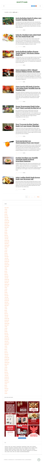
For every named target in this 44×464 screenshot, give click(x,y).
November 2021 (7, 300)
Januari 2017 (6, 390)
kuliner (10, 450)
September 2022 (7, 284)
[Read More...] (17, 30)
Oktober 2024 (6, 243)
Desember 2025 (7, 220)
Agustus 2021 (7, 305)
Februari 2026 (6, 217)
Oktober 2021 (6, 302)
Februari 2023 (6, 276)
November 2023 (7, 261)
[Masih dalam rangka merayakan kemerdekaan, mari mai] (10, 431)
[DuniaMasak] (22, 2)
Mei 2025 (6, 232)
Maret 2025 (6, 235)
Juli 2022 (6, 287)
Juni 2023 (6, 269)
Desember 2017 (7, 377)
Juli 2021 (6, 307)
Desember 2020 (7, 318)
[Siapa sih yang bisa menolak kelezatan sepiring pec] (33, 419)
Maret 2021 (6, 313)
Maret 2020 (6, 333)
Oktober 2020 (6, 321)
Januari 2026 (6, 219)
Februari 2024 (6, 256)
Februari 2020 (6, 334)
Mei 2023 (6, 271)
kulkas (12, 450)
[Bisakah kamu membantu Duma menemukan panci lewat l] (10, 407)
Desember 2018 (7, 357)
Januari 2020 (6, 336)
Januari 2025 (6, 238)
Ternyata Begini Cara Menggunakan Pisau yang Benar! (27, 142)
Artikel (24, 46)
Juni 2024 (6, 250)
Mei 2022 (6, 290)
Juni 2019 (6, 347)
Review (24, 81)
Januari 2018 (6, 375)
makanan (18, 450)
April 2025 (6, 233)
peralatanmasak (29, 450)
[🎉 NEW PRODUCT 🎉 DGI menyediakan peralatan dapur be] (22, 431)
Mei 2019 (6, 349)
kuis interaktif (6, 450)
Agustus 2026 (7, 207)
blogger (28, 446)
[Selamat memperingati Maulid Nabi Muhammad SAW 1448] (22, 407)
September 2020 (7, 323)
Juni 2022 (6, 289)
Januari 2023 (6, 277)
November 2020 (7, 320)
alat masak (6, 446)
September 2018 (7, 362)
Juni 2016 (6, 393)
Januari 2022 (6, 297)
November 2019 (7, 339)
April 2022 (6, 292)
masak (21, 450)
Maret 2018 (6, 372)
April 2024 (6, 253)
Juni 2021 (6, 308)
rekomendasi (35, 450)
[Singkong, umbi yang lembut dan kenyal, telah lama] (33, 407)
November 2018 (7, 359)
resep (5, 451)
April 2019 (6, 351)
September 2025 (7, 225)
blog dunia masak (24, 446)
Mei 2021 (6, 310)
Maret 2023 (6, 274)
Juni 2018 (6, 367)
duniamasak (34, 446)
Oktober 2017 (6, 380)
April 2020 (6, 331)
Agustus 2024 (7, 246)
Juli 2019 (6, 346)
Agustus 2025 (7, 227)
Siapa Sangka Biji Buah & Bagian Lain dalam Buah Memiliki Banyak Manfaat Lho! (28, 88)
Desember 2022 (7, 279)
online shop (24, 450)
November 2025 (7, 222)
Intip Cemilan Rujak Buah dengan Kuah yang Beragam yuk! (28, 178)
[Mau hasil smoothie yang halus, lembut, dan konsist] (22, 419)
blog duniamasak (19, 446)
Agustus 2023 (7, 266)
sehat (13, 451)
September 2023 (7, 264)
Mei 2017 (6, 385)
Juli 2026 (6, 209)
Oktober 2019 (6, 341)
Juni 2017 (6, 383)
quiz (32, 450)
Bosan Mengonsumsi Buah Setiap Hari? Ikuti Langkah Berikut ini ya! (28, 107)
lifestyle (15, 450)
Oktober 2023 (6, 263)
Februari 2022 (6, 295)
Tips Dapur (18, 451)
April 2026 (6, 214)
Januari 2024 (6, 258)
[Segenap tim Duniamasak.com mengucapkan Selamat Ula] (33, 431)
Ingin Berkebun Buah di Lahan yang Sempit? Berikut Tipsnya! (28, 19)
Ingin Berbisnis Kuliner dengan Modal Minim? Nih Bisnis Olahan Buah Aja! (27, 53)
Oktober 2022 (6, 282)
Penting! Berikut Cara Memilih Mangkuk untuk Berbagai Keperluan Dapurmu (27, 159)
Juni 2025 (6, 230)
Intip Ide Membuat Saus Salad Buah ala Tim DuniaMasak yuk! (28, 35)
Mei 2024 (6, 251)
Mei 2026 (6, 212)
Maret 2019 (6, 352)
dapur (31, 446)
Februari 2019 (6, 354)
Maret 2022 (6, 294)
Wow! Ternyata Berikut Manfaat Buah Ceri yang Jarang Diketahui (27, 125)
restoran (8, 451)
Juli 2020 (6, 326)
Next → (38, 196)
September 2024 (7, 245)
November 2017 (7, 378)
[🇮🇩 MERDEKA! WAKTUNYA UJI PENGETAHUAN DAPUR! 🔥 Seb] (10, 419)
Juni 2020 (6, 328)
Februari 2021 (6, 315)
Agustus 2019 (7, 344)
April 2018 (6, 370)
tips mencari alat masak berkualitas (24, 451)
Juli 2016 (6, 391)
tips (15, 451)
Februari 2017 (6, 388)
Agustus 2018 (7, 364)
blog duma (14, 446)
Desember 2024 (7, 240)
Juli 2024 (6, 248)
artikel (9, 446)
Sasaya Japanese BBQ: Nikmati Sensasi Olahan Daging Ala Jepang (28, 71)
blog (11, 446)
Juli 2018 (6, 365)
